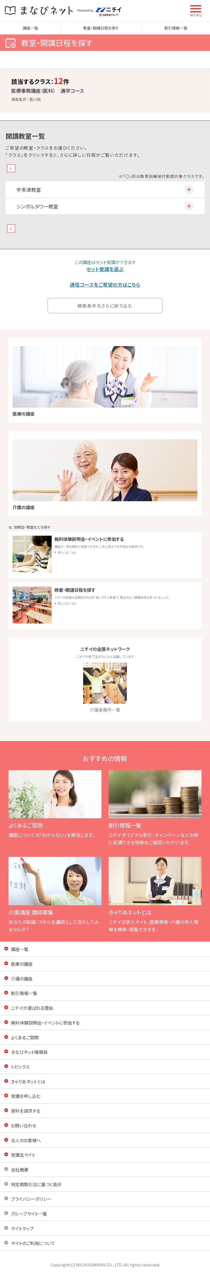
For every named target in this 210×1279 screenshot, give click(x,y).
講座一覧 (30, 28)
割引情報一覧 (175, 28)
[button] (196, 11)
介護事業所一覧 (105, 709)
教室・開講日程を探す (101, 28)
